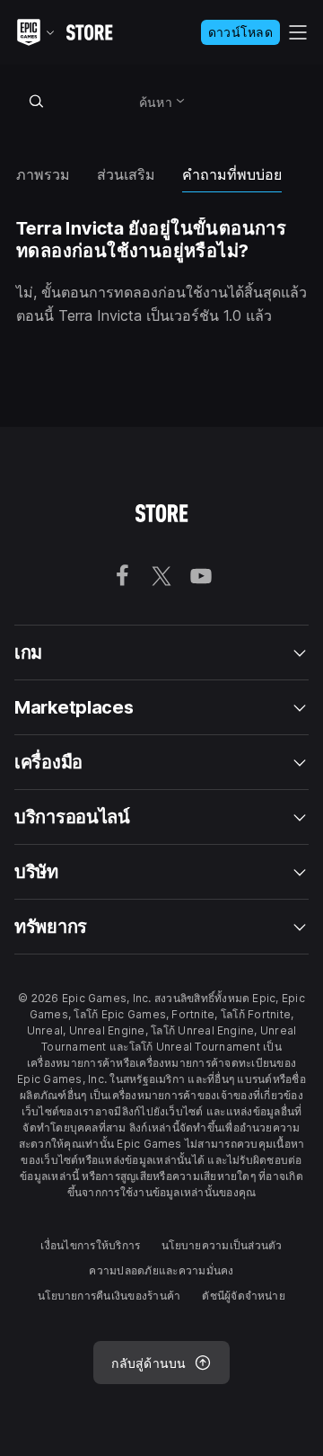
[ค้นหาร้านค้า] (36, 101)
